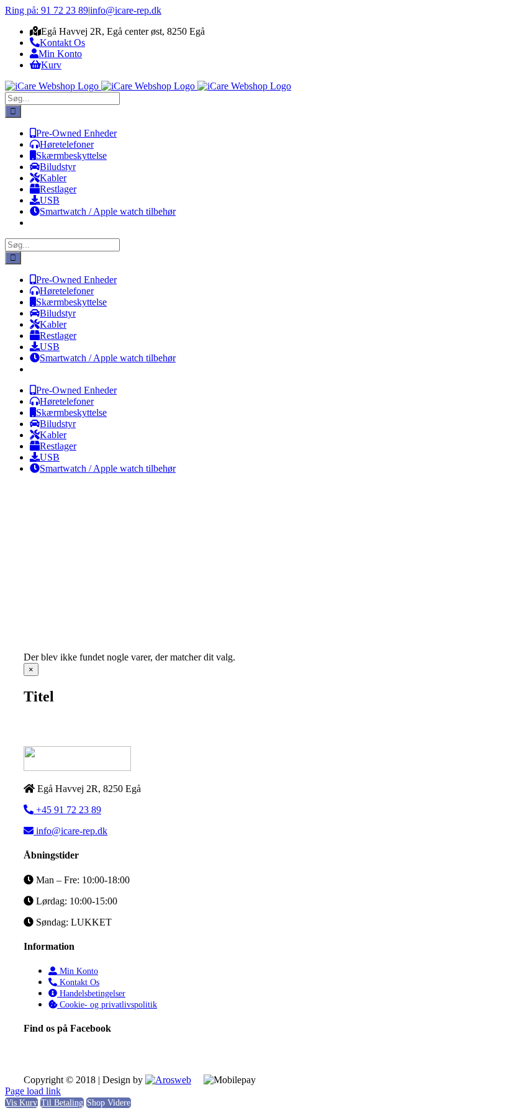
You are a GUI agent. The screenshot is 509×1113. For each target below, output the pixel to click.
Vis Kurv (21, 1102)
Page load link (33, 1091)
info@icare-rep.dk (125, 10)
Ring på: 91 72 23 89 (46, 10)
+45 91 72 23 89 (67, 809)
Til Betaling (62, 1102)
